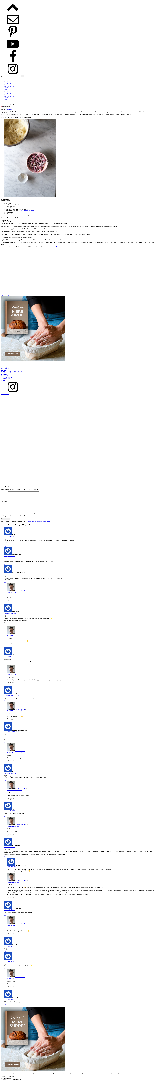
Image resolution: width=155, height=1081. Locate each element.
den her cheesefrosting (52, 246)
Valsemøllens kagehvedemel (26, 210)
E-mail (3, 507)
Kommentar (4, 501)
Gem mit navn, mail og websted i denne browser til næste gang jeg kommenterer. (23, 513)
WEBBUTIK (7, 83)
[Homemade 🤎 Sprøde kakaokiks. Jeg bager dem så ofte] (39, 460)
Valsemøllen (9, 109)
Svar (5, 546)
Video (5, 89)
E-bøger (6, 84)
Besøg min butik (5, 295)
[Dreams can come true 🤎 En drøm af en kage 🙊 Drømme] (116, 460)
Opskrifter (6, 81)
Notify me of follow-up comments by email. (14, 516)
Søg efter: (3, 76)
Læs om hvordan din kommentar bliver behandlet (38, 521)
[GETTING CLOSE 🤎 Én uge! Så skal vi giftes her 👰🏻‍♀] (39, 397)
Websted (3, 510)
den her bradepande (32, 217)
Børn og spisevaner (9, 86)
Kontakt (6, 87)
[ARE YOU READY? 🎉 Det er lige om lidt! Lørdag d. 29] (116, 417)
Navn (2, 504)
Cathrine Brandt (20, 591)
